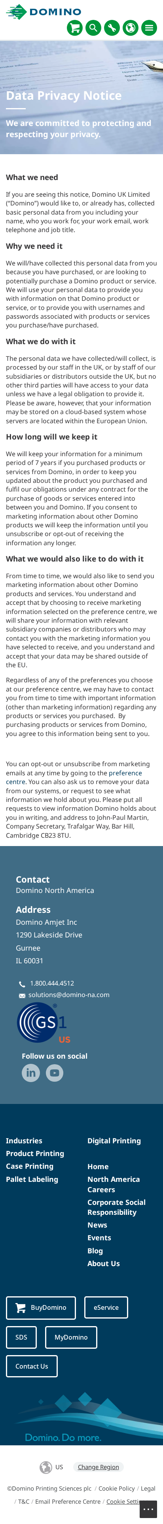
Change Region (98, 1467)
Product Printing (35, 1153)
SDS (21, 1337)
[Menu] (149, 28)
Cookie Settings (127, 1501)
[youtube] (54, 1073)
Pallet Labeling (32, 1179)
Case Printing (29, 1166)
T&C (23, 1501)
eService (106, 1307)
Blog (95, 1250)
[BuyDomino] (75, 28)
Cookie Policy (117, 1488)
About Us (103, 1263)
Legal (148, 1488)
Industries (24, 1140)
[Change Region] (130, 28)
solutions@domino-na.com (69, 994)
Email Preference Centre (67, 1501)
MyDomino (71, 1337)
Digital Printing (114, 1140)
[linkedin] (31, 1073)
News (97, 1225)
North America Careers (113, 1184)
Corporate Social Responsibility (116, 1207)
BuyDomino (48, 1307)
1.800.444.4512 (52, 983)
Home (98, 1166)
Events (99, 1237)
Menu (148, 1509)
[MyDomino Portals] (112, 28)
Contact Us (31, 1366)
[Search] (93, 28)
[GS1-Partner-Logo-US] (55, 1022)
